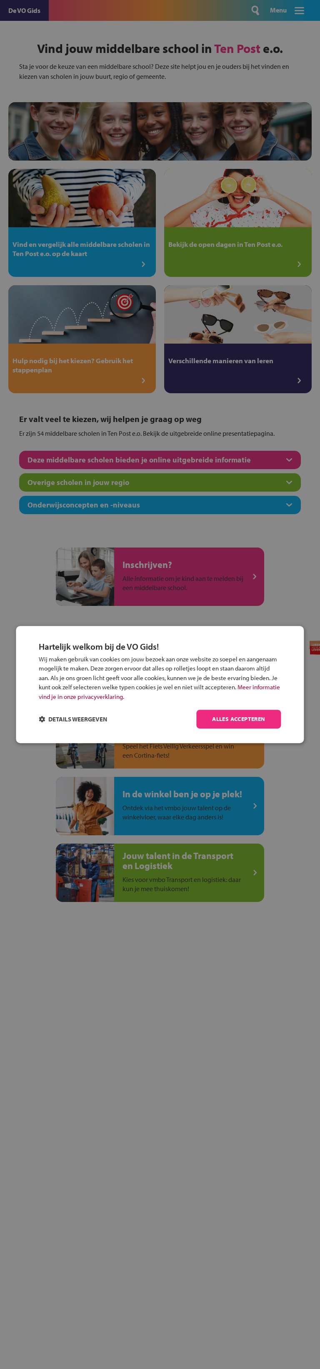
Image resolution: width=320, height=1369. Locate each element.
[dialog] (160, 685)
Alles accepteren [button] (238, 719)
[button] (73, 719)
